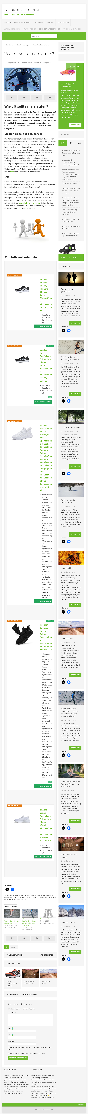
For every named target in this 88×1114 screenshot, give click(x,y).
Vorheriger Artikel (15, 955)
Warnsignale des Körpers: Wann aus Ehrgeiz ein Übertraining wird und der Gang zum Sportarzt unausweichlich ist (70, 174)
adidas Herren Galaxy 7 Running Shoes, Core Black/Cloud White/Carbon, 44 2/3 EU (46, 295)
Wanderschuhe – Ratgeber (72, 29)
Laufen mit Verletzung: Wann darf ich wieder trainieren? (69, 212)
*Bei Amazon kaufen (43, 326)
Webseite (11, 1041)
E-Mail (10, 1035)
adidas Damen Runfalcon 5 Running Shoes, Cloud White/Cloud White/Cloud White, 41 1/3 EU (46, 825)
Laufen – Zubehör (30, 29)
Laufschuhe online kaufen (29, 203)
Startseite (7, 22)
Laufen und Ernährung (12, 29)
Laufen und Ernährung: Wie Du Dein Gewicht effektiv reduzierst (12, 921)
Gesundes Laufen (26, 63)
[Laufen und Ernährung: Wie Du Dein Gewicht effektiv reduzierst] (12, 913)
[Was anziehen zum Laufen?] (30, 977)
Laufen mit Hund (46, 982)
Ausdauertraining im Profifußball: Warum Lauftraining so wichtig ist (70, 162)
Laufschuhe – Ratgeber (22, 22)
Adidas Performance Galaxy (12, 983)
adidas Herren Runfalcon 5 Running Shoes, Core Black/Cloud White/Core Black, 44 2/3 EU (46, 365)
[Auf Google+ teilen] (49, 97)
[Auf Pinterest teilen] (36, 97)
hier (12, 172)
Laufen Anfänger (63, 22)
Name (10, 1028)
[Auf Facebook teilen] (11, 97)
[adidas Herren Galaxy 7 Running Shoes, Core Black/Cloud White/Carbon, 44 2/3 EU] (22, 289)
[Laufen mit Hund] (48, 977)
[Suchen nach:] (44, 36)
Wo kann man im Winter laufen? (68, 501)
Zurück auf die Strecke (69, 184)
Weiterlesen (75, 125)
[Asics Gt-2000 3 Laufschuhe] (67, 79)
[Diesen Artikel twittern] (24, 97)
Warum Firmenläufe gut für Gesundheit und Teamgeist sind (71, 153)
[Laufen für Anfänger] (48, 913)
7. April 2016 (12, 63)
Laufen (13, 947)
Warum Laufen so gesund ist (68, 290)
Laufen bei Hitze (68, 568)
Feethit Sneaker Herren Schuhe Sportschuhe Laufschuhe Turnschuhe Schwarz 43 (46, 637)
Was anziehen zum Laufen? (29, 982)
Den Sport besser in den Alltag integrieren (70, 358)
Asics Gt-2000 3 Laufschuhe (67, 85)
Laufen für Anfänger (47, 919)
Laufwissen (50, 22)
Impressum (81, 1105)
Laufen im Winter (68, 922)
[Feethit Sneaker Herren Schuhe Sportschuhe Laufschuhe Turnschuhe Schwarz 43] (22, 634)
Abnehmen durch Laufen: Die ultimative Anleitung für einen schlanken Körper (29, 922)
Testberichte (38, 22)
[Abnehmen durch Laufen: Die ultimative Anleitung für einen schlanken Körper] (30, 913)
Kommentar (12, 1012)
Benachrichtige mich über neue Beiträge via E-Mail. (27, 1053)
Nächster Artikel (47, 955)
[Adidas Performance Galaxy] (12, 977)
